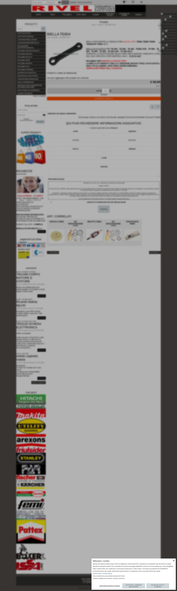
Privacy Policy (107, 573)
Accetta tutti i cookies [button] (157, 586)
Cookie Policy (97, 573)
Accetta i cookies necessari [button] (134, 586)
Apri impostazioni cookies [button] (109, 586)
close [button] (173, 560)
